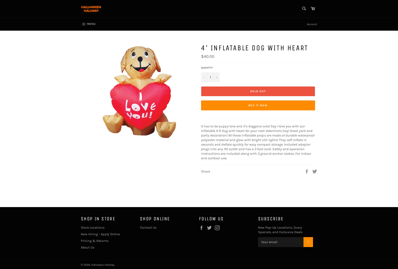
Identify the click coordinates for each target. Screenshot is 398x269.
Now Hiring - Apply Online (100, 234)
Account (312, 24)
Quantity (207, 67)
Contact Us (148, 227)
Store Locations (92, 227)
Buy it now (258, 105)
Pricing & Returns (94, 241)
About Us (87, 247)
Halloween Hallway (102, 264)
